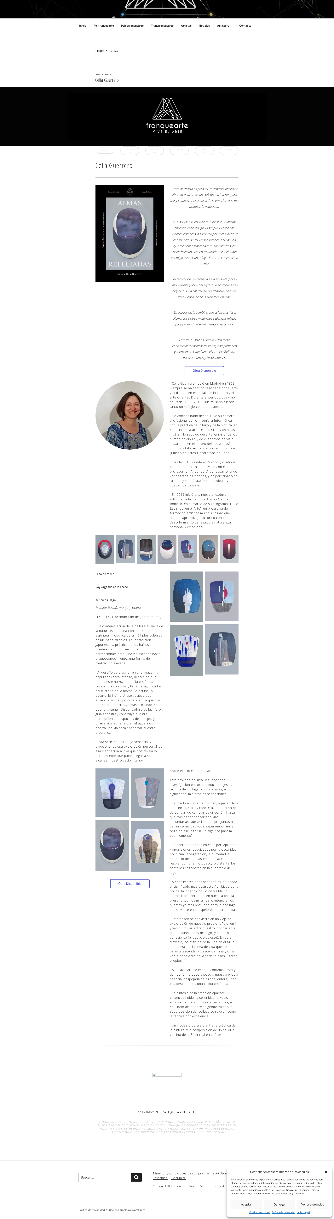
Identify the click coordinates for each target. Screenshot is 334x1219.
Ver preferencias (312, 1204)
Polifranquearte (104, 25)
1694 (109, 617)
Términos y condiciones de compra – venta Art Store (190, 1173)
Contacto (245, 25)
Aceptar (246, 1204)
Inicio (82, 25)
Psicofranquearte (132, 25)
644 (101, 617)
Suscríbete (178, 1178)
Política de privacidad (283, 1212)
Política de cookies (259, 1212)
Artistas (186, 25)
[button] (326, 1172)
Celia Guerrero (107, 79)
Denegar (279, 1204)
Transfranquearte (162, 25)
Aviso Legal (303, 1212)
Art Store (223, 25)
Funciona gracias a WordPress (126, 1209)
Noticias (204, 25)
